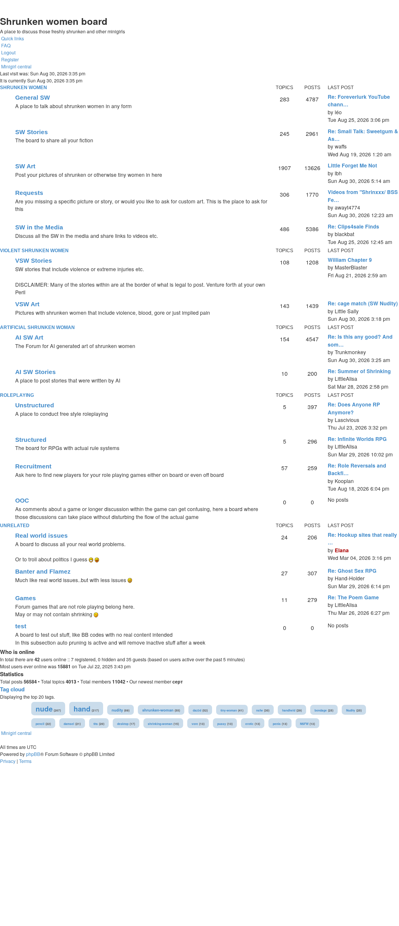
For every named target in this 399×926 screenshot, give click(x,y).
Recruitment (33, 466)
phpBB (33, 754)
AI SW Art (29, 337)
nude (44, 709)
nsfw (259, 710)
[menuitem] (5, 45)
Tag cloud (12, 689)
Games (25, 598)
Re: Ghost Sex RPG (352, 570)
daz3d (197, 710)
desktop (123, 724)
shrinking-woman (160, 724)
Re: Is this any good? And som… (360, 340)
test (20, 626)
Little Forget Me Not (352, 165)
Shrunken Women (23, 87)
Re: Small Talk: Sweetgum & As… (363, 134)
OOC (22, 500)
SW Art (25, 166)
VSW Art (27, 304)
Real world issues (41, 535)
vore (195, 724)
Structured (30, 439)
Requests (29, 192)
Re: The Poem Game (353, 597)
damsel (69, 724)
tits (95, 724)
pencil (40, 724)
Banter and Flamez (43, 571)
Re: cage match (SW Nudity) (363, 303)
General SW (32, 97)
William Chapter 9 (350, 259)
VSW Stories (33, 260)
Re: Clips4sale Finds (353, 226)
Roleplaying (17, 395)
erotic (249, 724)
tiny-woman (229, 710)
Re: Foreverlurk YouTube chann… (359, 100)
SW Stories (31, 132)
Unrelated (15, 525)
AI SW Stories (35, 371)
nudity (117, 710)
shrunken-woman (158, 710)
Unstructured (34, 405)
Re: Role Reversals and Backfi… (357, 469)
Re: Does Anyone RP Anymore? (354, 408)
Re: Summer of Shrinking (359, 371)
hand (82, 709)
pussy (221, 724)
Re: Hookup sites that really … (362, 538)
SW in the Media (39, 227)
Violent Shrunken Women (34, 250)
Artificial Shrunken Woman (37, 327)
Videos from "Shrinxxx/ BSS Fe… (363, 195)
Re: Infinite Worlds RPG (357, 438)
